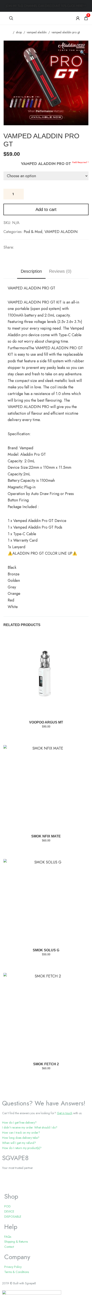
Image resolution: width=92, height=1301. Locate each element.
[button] (83, 46)
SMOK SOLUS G (46, 950)
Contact (9, 1247)
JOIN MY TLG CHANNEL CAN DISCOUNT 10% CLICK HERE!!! (46, 6)
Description (31, 271)
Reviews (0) (60, 271)
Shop (19, 32)
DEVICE (9, 1211)
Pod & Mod (33, 231)
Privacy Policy (13, 1267)
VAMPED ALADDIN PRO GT (46, 163)
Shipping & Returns (16, 1241)
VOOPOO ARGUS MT (46, 722)
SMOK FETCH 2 (46, 1064)
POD (7, 1206)
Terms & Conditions (16, 1272)
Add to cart (46, 209)
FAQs (7, 1237)
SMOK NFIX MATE (46, 836)
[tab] (46, 1122)
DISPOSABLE (12, 1216)
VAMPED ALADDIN (37, 32)
